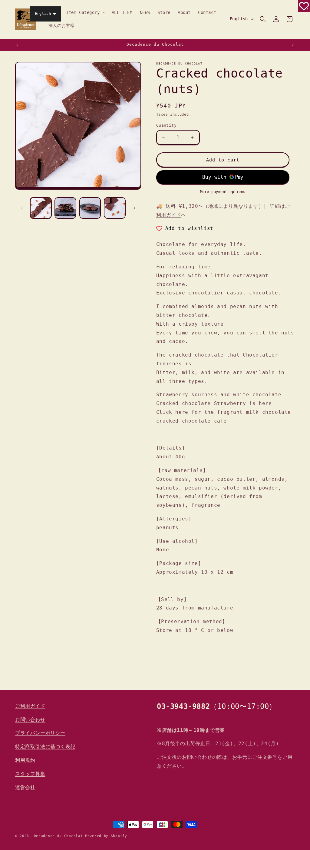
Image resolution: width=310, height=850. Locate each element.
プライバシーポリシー (40, 733)
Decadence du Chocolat (58, 836)
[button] (85, 12)
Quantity (166, 125)
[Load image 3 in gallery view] (90, 208)
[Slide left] (21, 208)
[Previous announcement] (17, 45)
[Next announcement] (292, 45)
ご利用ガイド (30, 706)
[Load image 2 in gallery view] (65, 208)
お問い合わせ (30, 719)
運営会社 (25, 787)
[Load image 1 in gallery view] (40, 208)
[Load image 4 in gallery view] (114, 208)
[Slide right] (134, 208)
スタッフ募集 (30, 774)
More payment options (223, 192)
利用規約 (25, 760)
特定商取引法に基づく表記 (45, 746)
